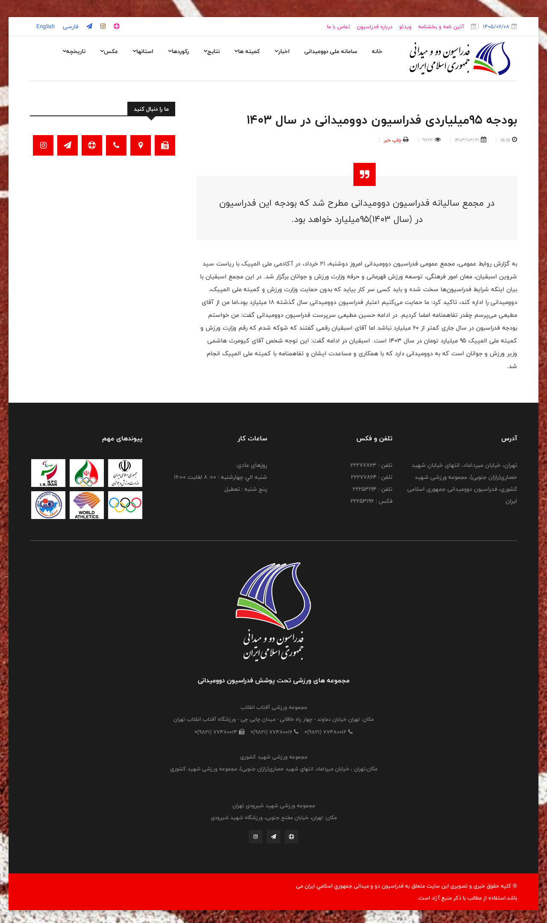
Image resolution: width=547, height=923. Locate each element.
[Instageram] (255, 836)
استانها (144, 51)
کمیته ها (249, 51)
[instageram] (102, 26)
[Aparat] (291, 836)
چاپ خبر (392, 140)
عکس (111, 51)
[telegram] (88, 26)
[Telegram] (273, 836)
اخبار (284, 51)
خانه (377, 51)
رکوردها (180, 51)
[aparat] (116, 26)
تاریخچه (75, 51)
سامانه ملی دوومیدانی (330, 51)
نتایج (213, 51)
